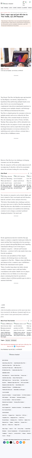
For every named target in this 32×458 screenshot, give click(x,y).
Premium (6, 7)
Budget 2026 (17, 424)
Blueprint (24, 7)
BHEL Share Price (18, 367)
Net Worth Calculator (26, 395)
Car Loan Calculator (6, 399)
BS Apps (8, 435)
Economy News (24, 422)
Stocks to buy (23, 375)
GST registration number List (24, 431)
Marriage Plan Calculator (19, 402)
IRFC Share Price (16, 365)
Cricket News (21, 417)
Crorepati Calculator (17, 395)
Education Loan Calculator (7, 402)
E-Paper (15, 7)
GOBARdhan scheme (17, 387)
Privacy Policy (20, 428)
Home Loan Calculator (16, 399)
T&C (15, 428)
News (9, 12)
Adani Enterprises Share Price (19, 363)
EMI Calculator (5, 397)
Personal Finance (5, 420)
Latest (10, 7)
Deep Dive (4, 382)
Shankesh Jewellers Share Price (8, 384)
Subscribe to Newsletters (16, 407)
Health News (17, 422)
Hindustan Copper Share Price (13, 382)
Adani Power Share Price (7, 365)
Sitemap (23, 433)
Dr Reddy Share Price (6, 370)
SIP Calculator (12, 397)
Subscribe (29, 433)
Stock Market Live (5, 375)
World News (20, 420)
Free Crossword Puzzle (6, 409)
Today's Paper (5, 428)
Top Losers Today (16, 380)
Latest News (4, 415)
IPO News (24, 415)
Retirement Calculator (21, 397)
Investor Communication (12, 431)
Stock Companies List (6, 407)
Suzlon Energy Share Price (7, 363)
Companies (6, 12)
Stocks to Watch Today (15, 375)
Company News (11, 415)
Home (2, 7)
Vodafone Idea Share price (7, 389)
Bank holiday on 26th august (19, 389)
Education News (5, 422)
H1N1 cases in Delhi (24, 382)
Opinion (30, 7)
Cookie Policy (27, 428)
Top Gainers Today (24, 380)
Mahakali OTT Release (6, 387)
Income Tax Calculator (6, 395)
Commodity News (5, 417)
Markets (19, 7)
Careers (3, 435)
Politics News (10, 424)
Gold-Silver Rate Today (6, 377)
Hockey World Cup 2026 (17, 377)
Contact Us (10, 433)
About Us (11, 428)
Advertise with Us (17, 433)
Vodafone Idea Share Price (17, 370)
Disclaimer (4, 431)
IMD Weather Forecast (6, 380)
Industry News (27, 420)
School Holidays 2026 (20, 384)
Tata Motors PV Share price (7, 367)
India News (4, 424)
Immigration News (14, 417)
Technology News (13, 420)
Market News (18, 415)
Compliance (4, 433)
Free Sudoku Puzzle (26, 407)
